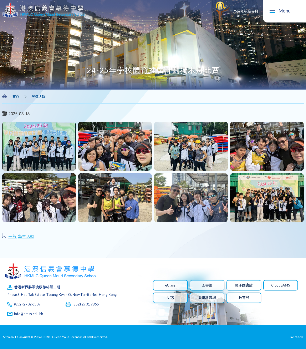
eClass (170, 285)
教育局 (244, 297)
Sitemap (8, 337)
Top (295, 332)
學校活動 (38, 96)
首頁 (15, 96)
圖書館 (207, 285)
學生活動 (26, 236)
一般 (12, 236)
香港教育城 (207, 297)
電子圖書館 (244, 285)
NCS (170, 297)
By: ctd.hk (296, 337)
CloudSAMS (280, 285)
